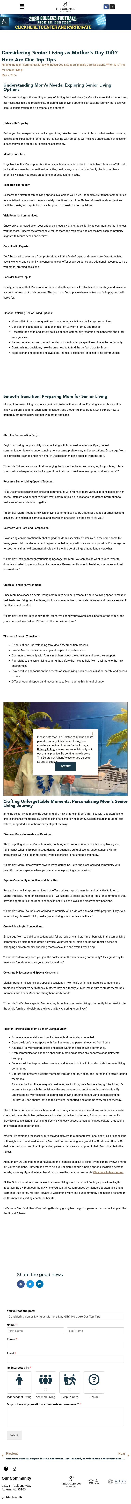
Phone (12, 1339)
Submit (14, 1435)
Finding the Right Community (19, 64)
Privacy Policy (45, 749)
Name (12, 1325)
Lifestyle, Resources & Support (57, 64)
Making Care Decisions (91, 64)
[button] (4, 21)
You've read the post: (21, 1311)
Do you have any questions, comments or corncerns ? (44, 1404)
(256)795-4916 (12, 1497)
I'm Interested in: (19, 1367)
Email (11, 1353)
